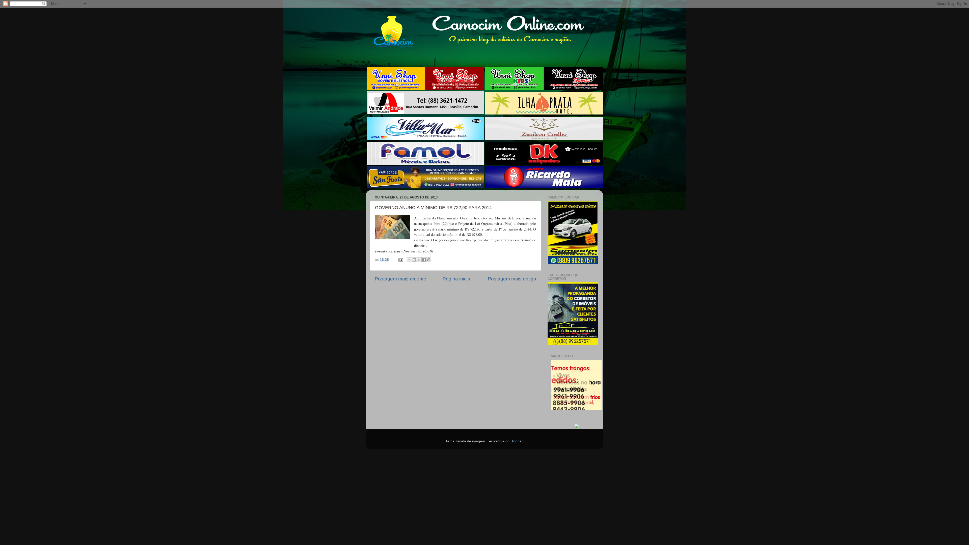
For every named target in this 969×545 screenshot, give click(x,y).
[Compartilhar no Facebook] (423, 259)
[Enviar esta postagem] (400, 260)
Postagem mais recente (400, 278)
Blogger (516, 441)
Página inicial (457, 278)
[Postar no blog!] (414, 259)
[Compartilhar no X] (419, 259)
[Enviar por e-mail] (409, 259)
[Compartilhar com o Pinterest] (428, 259)
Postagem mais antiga (512, 278)
